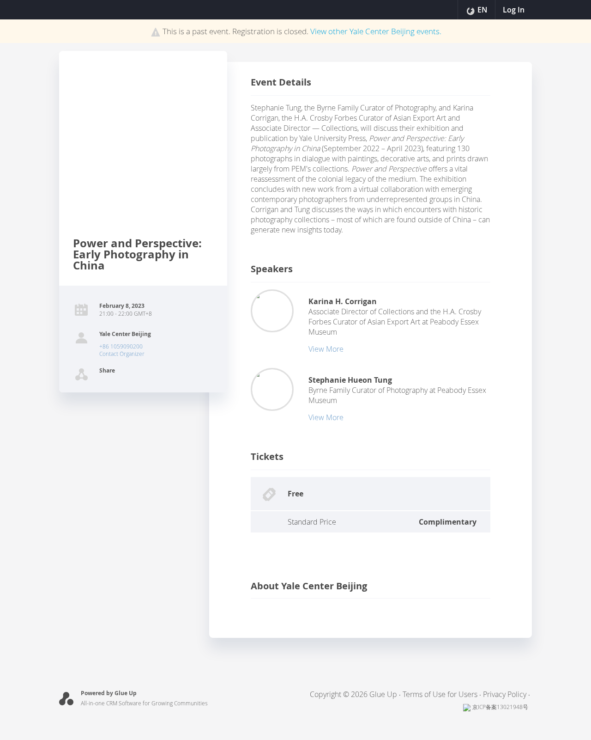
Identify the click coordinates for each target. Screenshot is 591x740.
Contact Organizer (122, 353)
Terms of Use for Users (440, 694)
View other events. (375, 31)
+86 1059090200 (121, 346)
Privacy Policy (504, 694)
